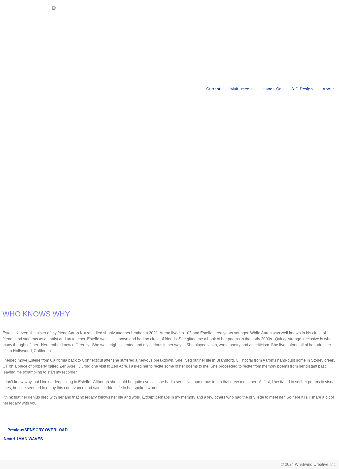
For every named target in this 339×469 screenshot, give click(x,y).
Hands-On (272, 88)
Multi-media (241, 88)
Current (213, 88)
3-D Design (302, 88)
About (328, 88)
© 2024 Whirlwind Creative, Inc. (309, 464)
